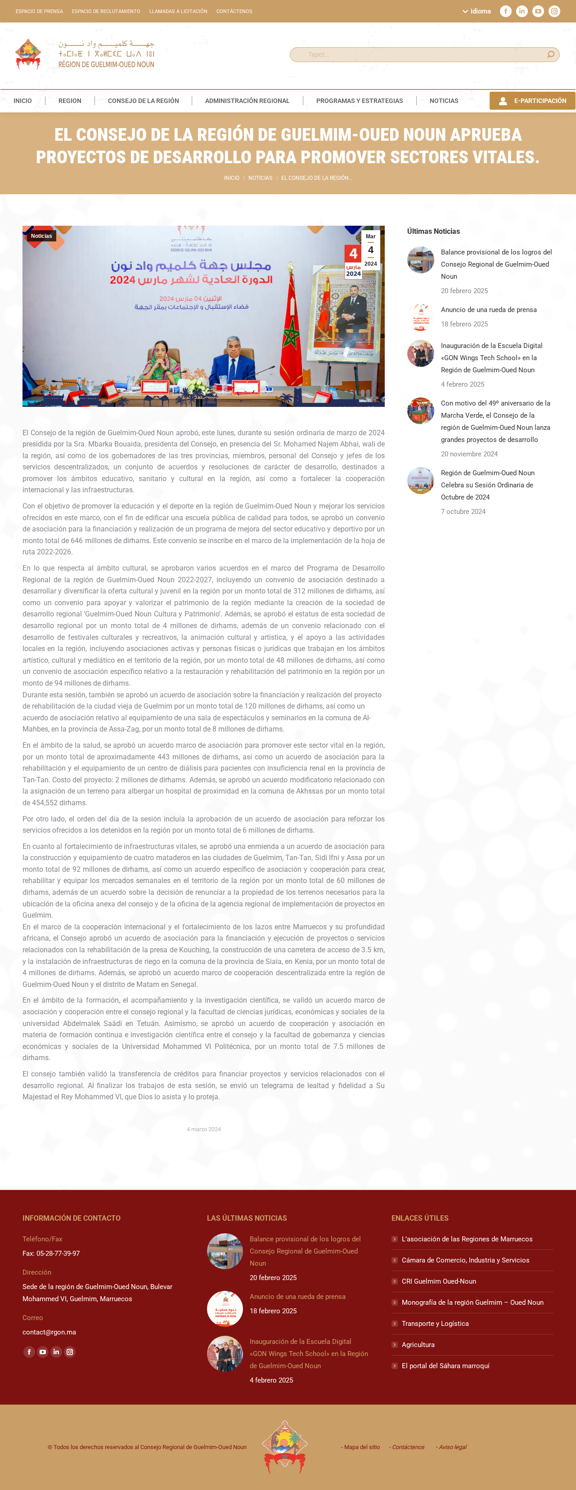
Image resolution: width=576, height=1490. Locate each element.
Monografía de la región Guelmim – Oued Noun (473, 1302)
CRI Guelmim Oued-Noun (439, 1281)
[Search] (550, 54)
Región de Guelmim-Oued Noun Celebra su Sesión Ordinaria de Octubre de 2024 (488, 485)
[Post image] (420, 259)
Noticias (41, 236)
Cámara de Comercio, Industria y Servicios (466, 1260)
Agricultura (418, 1345)
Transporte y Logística (435, 1324)
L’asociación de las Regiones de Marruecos (467, 1239)
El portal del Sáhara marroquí (446, 1366)
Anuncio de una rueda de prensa (489, 310)
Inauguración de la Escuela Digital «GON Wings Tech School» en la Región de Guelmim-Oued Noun (492, 358)
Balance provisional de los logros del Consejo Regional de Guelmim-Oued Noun (496, 264)
